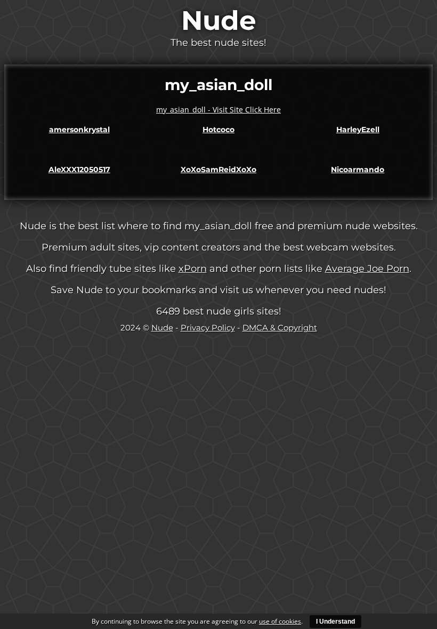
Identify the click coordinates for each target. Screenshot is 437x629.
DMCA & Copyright (279, 327)
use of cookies (280, 621)
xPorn (193, 269)
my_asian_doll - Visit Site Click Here (218, 109)
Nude (218, 20)
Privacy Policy (208, 327)
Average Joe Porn (367, 269)
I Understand (335, 621)
